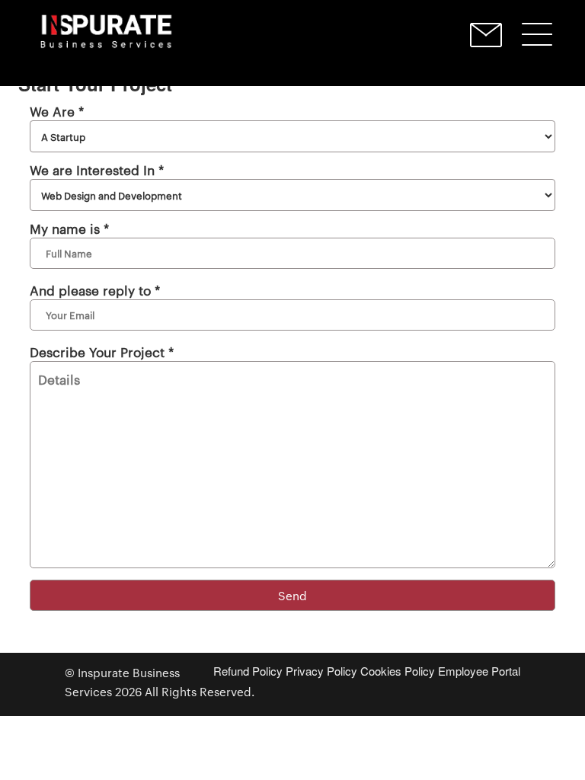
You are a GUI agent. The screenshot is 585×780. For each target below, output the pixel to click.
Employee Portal (479, 671)
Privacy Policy (321, 671)
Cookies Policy (397, 671)
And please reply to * (95, 289)
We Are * (57, 110)
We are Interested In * (97, 169)
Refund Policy (248, 671)
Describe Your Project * (102, 351)
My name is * (69, 228)
